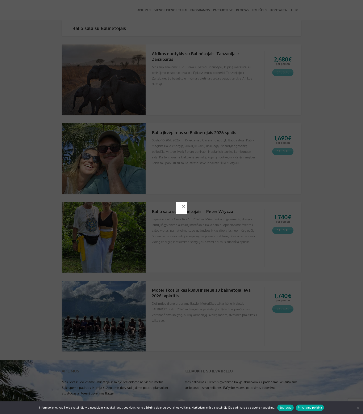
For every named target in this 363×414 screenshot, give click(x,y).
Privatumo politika (310, 407)
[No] (358, 408)
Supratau (285, 407)
